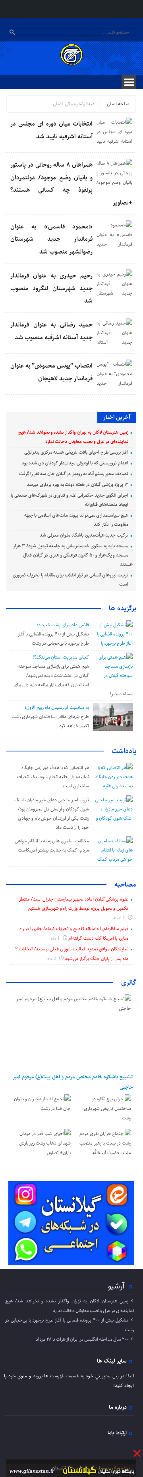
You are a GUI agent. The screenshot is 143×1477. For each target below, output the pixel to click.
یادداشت (124, 751)
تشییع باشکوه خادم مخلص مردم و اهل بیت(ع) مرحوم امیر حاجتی (73, 1082)
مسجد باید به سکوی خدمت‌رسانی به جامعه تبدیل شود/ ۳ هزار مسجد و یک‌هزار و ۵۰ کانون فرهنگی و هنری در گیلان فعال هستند (73, 555)
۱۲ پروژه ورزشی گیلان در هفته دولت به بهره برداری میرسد (77, 484)
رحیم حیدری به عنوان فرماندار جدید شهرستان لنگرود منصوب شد (51, 288)
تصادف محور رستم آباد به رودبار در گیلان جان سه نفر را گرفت (74, 474)
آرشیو (116, 1286)
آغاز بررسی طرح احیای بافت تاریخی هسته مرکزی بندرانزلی (76, 452)
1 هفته (119, 918)
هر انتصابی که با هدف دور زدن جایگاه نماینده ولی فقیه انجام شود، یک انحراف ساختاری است (53, 777)
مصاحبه (125, 884)
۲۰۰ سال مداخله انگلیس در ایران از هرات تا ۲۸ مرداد (82, 1339)
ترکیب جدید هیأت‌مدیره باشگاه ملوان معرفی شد (84, 535)
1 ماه (56, 938)
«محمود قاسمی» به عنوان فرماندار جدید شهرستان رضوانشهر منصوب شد (51, 239)
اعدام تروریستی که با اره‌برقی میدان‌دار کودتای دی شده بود (75, 463)
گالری (128, 982)
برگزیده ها (122, 608)
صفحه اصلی (118, 104)
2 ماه (52, 958)
